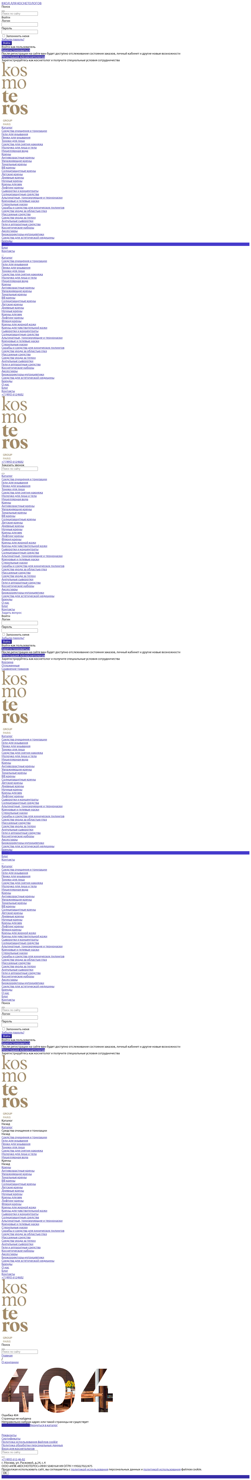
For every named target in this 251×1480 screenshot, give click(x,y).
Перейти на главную (16, 1425)
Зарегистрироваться (16, 50)
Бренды (7, 381)
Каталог (7, 257)
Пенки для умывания (16, 137)
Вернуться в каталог (44, 1425)
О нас (5, 384)
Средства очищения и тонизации (24, 130)
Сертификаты (11, 1438)
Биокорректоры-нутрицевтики (23, 234)
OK (5, 1473)
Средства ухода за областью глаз (24, 211)
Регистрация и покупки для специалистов (30, 1476)
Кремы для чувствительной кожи (24, 327)
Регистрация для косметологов (23, 56)
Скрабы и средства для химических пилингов (33, 207)
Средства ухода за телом (19, 217)
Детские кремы (12, 174)
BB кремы (8, 167)
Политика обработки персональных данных (32, 1445)
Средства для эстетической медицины (28, 237)
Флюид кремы (11, 321)
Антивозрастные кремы (18, 157)
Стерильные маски (15, 204)
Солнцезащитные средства (20, 194)
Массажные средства (16, 214)
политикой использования (89, 1469)
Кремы (6, 154)
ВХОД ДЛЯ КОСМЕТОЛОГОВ (22, 3)
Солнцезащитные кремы (19, 171)
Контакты (8, 391)
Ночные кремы (12, 181)
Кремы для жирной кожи (19, 324)
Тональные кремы (14, 164)
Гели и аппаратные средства (21, 224)
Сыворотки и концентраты (20, 191)
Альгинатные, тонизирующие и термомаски (32, 197)
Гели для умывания (15, 134)
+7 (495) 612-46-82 (13, 1459)
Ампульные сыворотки (17, 221)
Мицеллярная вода (15, 150)
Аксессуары (10, 231)
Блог (5, 387)
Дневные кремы (13, 177)
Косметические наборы (18, 227)
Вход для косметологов (18, 1448)
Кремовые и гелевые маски (20, 201)
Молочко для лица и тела (19, 147)
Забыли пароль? (13, 39)
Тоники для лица (13, 140)
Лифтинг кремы (13, 187)
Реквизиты (9, 1435)
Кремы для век (12, 184)
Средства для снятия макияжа (22, 144)
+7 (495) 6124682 (13, 394)
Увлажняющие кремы (17, 161)
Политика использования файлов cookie (30, 1441)
